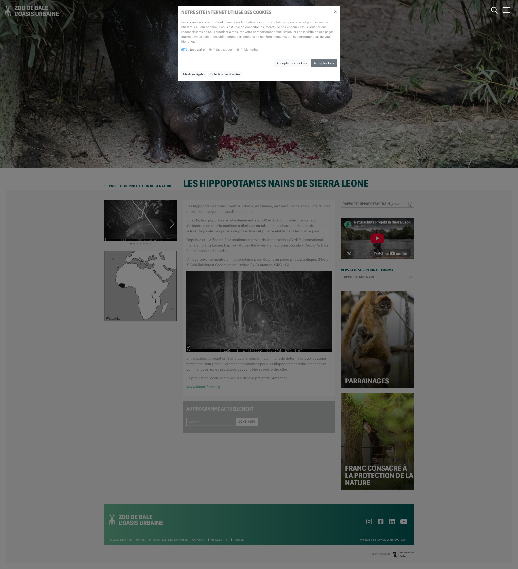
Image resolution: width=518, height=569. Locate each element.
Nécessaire (197, 50)
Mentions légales (194, 74)
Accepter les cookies (291, 63)
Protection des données (225, 74)
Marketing (251, 50)
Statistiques (224, 50)
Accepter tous (324, 63)
